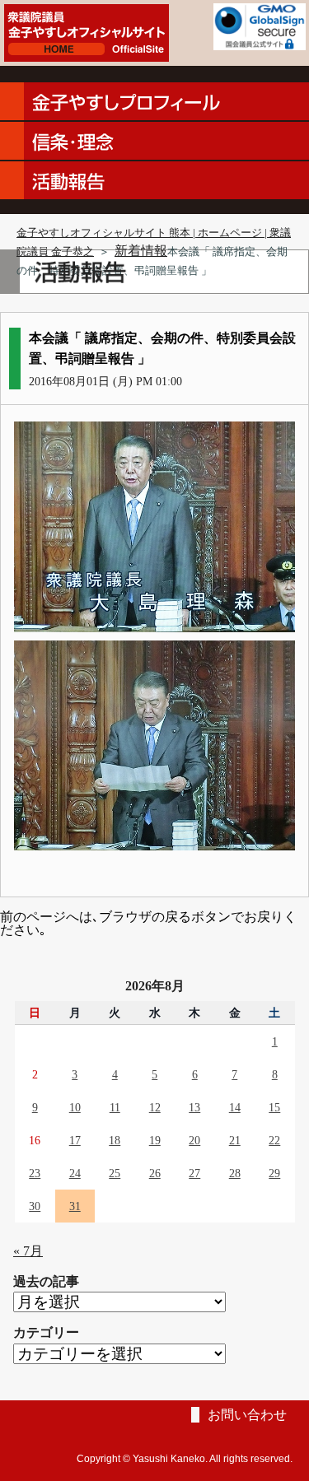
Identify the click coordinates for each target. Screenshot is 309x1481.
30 (34, 1206)
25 (114, 1173)
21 (235, 1140)
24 (75, 1173)
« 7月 (28, 1251)
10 (75, 1107)
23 (34, 1173)
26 (155, 1173)
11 (115, 1107)
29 (274, 1173)
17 (75, 1140)
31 (75, 1206)
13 (194, 1107)
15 (274, 1107)
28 (235, 1173)
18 (114, 1140)
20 (194, 1140)
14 (235, 1107)
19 (155, 1140)
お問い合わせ (247, 1415)
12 (155, 1107)
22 (274, 1140)
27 (194, 1173)
